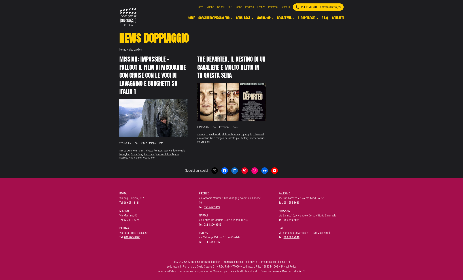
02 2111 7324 (131, 220)
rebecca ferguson (154, 150)
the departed (203, 141)
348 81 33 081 (309, 7)
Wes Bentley (149, 157)
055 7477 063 (212, 207)
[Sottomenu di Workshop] (272, 18)
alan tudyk (202, 134)
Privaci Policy (288, 266)
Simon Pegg (137, 154)
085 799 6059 (292, 220)
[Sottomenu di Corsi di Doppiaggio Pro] (231, 18)
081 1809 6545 (212, 224)
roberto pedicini (257, 138)
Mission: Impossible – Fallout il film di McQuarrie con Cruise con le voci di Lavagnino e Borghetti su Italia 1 (152, 75)
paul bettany (242, 138)
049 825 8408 (132, 237)
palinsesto (230, 138)
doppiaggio (246, 134)
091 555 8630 (292, 202)
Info (161, 143)
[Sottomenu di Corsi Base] (252, 18)
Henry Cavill (139, 150)
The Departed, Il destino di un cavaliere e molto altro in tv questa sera (231, 67)
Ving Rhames (135, 157)
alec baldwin (125, 150)
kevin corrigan (217, 138)
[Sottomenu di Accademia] (293, 18)
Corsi (235, 127)
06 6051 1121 (131, 202)
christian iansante (231, 134)
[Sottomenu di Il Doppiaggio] (317, 18)
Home (122, 49)
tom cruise (149, 154)
